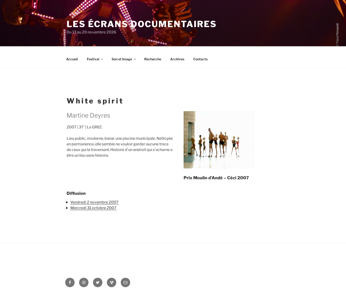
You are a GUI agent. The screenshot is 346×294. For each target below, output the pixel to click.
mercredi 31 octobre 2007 (93, 208)
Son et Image (122, 59)
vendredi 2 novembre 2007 (94, 202)
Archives (177, 59)
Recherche (152, 59)
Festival (93, 59)
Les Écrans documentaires (142, 24)
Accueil (72, 59)
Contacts (200, 59)
